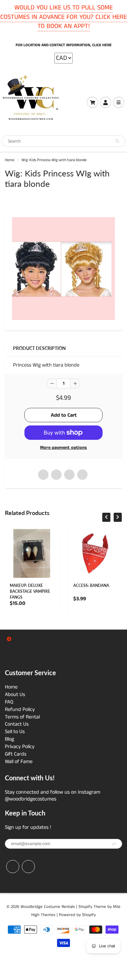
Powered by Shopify (77, 915)
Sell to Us (15, 731)
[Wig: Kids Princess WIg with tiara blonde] (63, 268)
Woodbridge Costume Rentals (48, 907)
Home (9, 160)
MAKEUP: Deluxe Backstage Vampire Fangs (30, 591)
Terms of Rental (22, 717)
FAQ (9, 702)
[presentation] (106, 517)
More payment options (63, 447)
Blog (9, 739)
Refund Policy (20, 709)
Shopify (85, 907)
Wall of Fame (19, 761)
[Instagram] (28, 866)
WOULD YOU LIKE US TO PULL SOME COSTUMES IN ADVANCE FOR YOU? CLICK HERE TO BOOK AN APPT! (63, 17)
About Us (15, 694)
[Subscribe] (114, 844)
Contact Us (17, 724)
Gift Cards (15, 754)
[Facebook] (12, 866)
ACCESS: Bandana (91, 585)
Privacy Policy (20, 746)
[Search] (117, 141)
